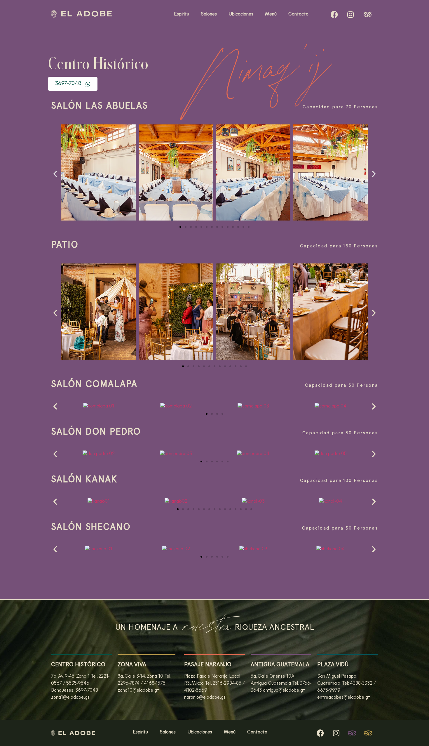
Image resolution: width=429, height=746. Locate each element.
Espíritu (181, 14)
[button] (55, 174)
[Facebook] (334, 14)
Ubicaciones (241, 14)
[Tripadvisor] (352, 733)
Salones (209, 14)
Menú (271, 14)
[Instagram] (350, 14)
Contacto (298, 14)
